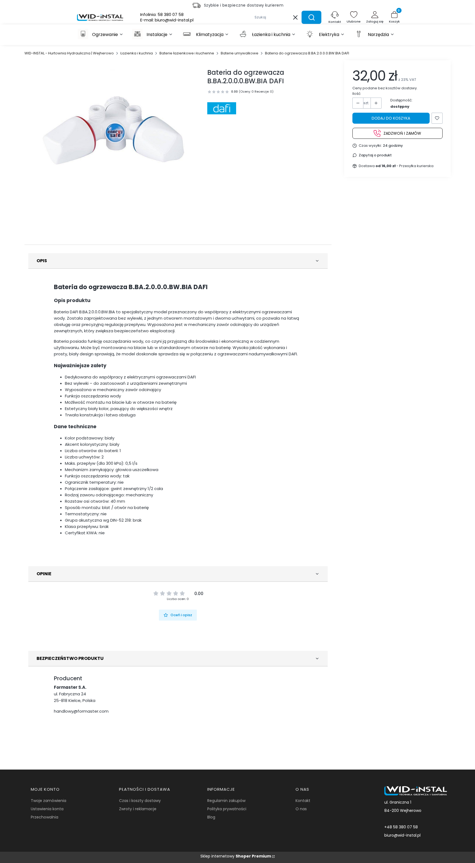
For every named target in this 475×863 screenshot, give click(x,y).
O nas (301, 809)
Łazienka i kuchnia (136, 53)
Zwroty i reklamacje (137, 809)
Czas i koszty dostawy (140, 800)
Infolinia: (162, 14)
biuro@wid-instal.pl (402, 835)
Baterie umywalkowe (239, 53)
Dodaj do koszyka (391, 118)
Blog (211, 817)
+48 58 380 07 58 (401, 827)
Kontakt (303, 800)
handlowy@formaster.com (81, 711)
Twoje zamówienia (48, 800)
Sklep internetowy (235, 856)
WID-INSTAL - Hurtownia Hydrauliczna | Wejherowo (69, 53)
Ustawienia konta (47, 809)
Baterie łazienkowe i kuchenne (186, 53)
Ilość (356, 93)
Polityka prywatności (226, 809)
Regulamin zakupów (226, 800)
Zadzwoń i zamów (402, 133)
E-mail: (167, 20)
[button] (311, 17)
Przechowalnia (44, 817)
